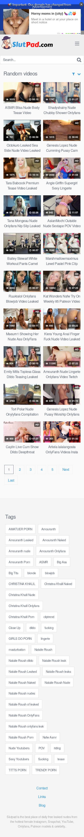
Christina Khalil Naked (58, 583)
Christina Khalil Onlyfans (24, 605)
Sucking (43, 759)
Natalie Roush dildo (21, 660)
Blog (42, 805)
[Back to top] (76, 827)
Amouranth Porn (19, 562)
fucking (49, 627)
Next (65, 469)
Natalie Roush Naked (22, 682)
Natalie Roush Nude (57, 682)
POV (42, 748)
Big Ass (62, 562)
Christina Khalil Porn (21, 616)
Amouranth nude (19, 551)
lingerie (45, 638)
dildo (33, 627)
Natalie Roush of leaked (24, 704)
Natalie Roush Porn (21, 737)
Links (42, 796)
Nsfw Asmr (50, 737)
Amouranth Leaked (21, 540)
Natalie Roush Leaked (23, 671)
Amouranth (48, 529)
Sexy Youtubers (19, 759)
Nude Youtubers (19, 748)
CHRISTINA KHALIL (22, 583)
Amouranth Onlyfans (52, 551)
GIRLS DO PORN (20, 638)
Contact (42, 787)
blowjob (50, 573)
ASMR (43, 562)
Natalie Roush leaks (58, 671)
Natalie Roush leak (54, 660)
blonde (31, 573)
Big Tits (13, 573)
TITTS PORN (17, 770)
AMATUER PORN (20, 529)
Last (11, 480)
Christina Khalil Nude (22, 594)
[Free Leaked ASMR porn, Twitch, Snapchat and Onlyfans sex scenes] (27, 43)
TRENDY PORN (45, 770)
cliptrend (49, 616)
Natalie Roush (43, 649)
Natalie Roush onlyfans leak (26, 726)
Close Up (14, 627)
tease (61, 759)
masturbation (17, 649)
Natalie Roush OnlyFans (24, 715)
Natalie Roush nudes (22, 693)
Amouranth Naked (54, 540)
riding (57, 748)
